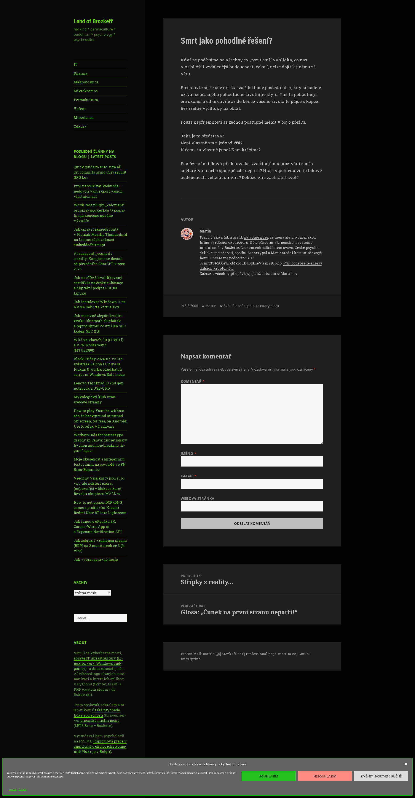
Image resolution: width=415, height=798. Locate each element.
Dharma (80, 73)
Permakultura (86, 99)
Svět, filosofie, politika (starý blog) (251, 305)
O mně (12, 789)
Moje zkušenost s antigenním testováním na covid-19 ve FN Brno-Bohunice (100, 464)
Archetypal (257, 252)
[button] (406, 764)
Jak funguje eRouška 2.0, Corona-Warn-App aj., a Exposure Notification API (98, 526)
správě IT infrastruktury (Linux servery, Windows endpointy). (98, 663)
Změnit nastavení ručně (381, 776)
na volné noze (256, 237)
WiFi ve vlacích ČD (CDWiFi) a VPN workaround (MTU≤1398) (98, 345)
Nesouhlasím (324, 776)
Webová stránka (197, 498)
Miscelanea (84, 117)
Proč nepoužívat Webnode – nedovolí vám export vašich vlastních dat (98, 191)
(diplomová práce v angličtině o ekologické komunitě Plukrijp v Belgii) (100, 746)
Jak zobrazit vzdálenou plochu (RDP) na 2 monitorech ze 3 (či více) (100, 545)
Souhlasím (268, 776)
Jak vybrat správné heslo (96, 559)
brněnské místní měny (100, 720)
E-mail (188, 476)
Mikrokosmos (85, 91)
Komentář (192, 381)
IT (75, 64)
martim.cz (287, 653)
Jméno (188, 453)
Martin (210, 305)
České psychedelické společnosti (97, 712)
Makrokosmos (86, 82)
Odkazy (80, 126)
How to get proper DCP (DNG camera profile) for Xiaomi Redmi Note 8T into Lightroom (100, 507)
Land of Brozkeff (93, 21)
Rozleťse (232, 247)
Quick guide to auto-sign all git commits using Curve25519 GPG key (100, 172)
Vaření (80, 108)
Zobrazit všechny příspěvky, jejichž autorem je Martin (247, 273)
